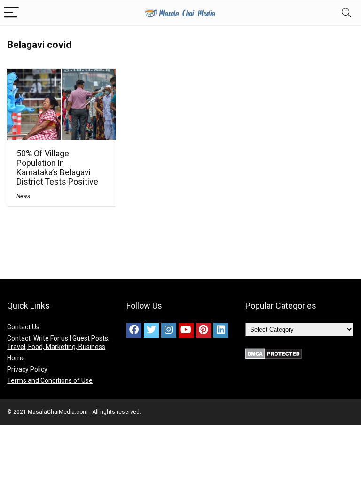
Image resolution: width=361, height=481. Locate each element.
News (23, 196)
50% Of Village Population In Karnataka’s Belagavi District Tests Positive (57, 167)
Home (16, 358)
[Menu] (11, 12)
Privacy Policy (27, 369)
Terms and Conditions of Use (50, 380)
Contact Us (23, 327)
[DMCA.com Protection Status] (273, 352)
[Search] (346, 12)
